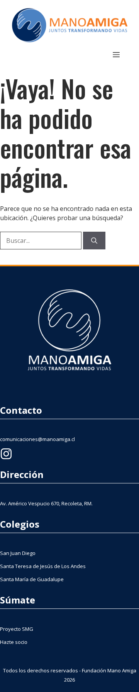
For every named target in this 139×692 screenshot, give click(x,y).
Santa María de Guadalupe (32, 579)
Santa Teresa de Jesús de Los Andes (43, 566)
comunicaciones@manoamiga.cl (37, 439)
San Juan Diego (18, 553)
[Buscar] (94, 240)
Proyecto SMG (16, 628)
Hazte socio (13, 642)
